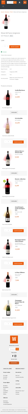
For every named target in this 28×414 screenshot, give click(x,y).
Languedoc (5, 390)
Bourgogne (5, 387)
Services (17, 392)
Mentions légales (12, 409)
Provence (5, 392)
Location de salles (20, 377)
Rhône (4, 394)
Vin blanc (5, 377)
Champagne (6, 402)
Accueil (2, 12)
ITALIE (11, 12)
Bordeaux (5, 385)
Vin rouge (5, 375)
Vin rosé (5, 378)
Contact (17, 394)
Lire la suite (14, 112)
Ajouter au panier (15, 46)
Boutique (7, 12)
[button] (9, 16)
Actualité (18, 384)
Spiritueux (5, 401)
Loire (4, 389)
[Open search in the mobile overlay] (12, 2)
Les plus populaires (7, 404)
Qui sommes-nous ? (20, 390)
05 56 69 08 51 (14, 362)
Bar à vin (17, 375)
